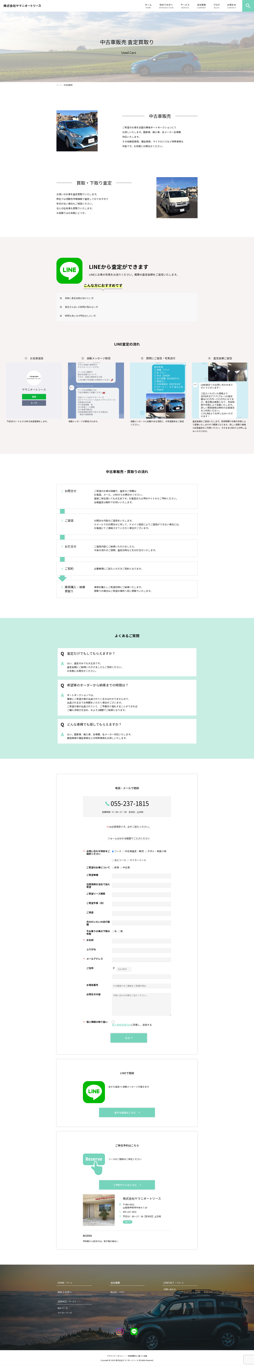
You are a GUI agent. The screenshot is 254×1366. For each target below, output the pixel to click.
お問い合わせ (169, 1289)
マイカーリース (65, 1312)
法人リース (63, 1308)
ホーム (148, 6)
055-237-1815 (130, 803)
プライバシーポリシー (116, 1356)
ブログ (216, 6)
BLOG (117, 1292)
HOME (65, 1282)
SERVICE (67, 1301)
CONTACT (173, 1282)
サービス (185, 6)
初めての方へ (166, 6)
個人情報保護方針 (121, 1024)
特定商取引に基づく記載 (137, 1356)
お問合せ (231, 6)
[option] (127, 47)
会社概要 (201, 6)
